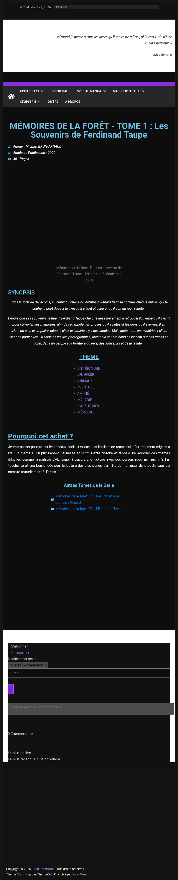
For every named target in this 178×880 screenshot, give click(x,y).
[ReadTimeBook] (11, 96)
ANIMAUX (84, 381)
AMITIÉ (83, 393)
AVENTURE (85, 387)
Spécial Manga (89, 91)
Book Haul (61, 91)
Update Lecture (32, 91)
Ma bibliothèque (126, 91)
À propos (72, 101)
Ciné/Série (28, 101)
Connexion (19, 652)
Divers (53, 101)
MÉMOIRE (85, 412)
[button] (103, 91)
